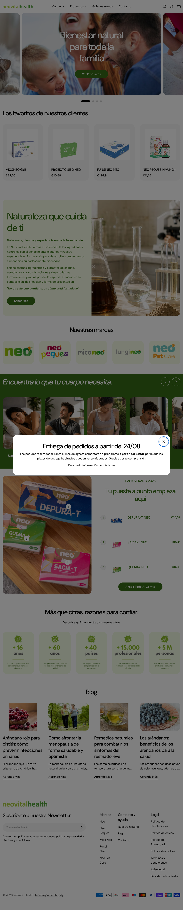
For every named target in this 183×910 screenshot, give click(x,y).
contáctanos (107, 465)
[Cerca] (163, 441)
